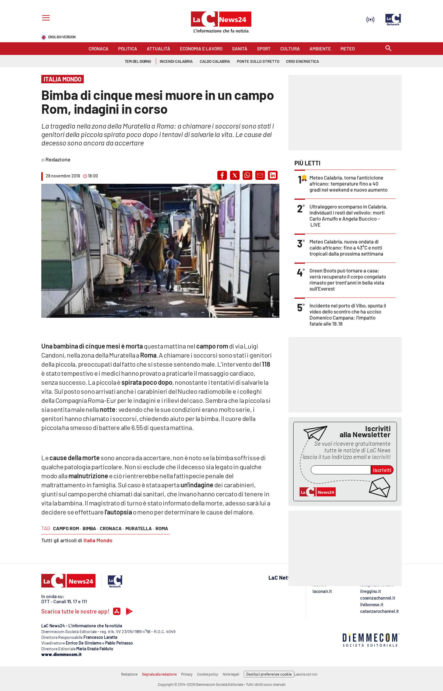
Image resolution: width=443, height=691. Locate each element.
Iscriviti (382, 470)
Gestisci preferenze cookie (269, 674)
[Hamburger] (44, 18)
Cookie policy (207, 674)
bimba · (90, 528)
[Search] (388, 48)
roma (162, 528)
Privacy (187, 674)
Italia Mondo (97, 540)
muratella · (139, 528)
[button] (222, 175)
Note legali (231, 674)
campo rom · (67, 528)
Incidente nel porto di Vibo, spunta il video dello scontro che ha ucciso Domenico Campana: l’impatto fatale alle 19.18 (347, 314)
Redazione (129, 674)
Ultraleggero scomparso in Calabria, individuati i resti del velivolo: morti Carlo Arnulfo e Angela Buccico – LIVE (348, 215)
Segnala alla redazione (159, 674)
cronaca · (112, 528)
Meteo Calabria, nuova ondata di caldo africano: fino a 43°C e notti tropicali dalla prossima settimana (346, 247)
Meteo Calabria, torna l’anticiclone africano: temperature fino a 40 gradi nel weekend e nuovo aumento (348, 183)
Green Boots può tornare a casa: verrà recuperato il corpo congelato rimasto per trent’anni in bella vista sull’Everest (347, 279)
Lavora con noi (305, 674)
